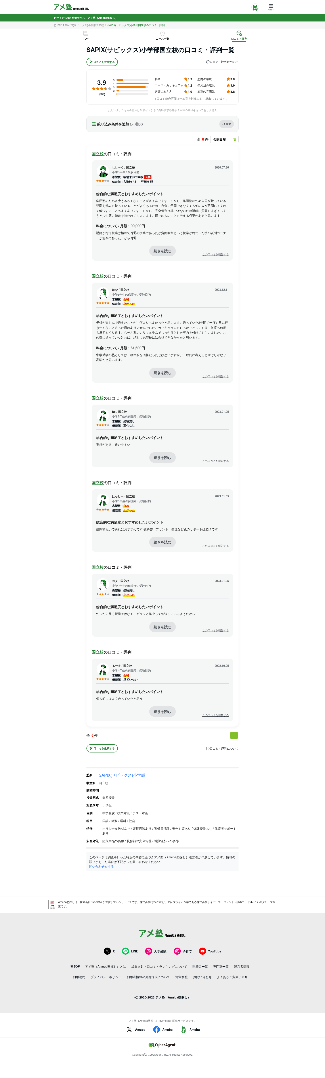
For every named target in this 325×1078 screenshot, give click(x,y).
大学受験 (160, 951)
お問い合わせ (202, 977)
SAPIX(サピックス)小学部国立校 (84, 25)
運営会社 (181, 977)
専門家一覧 (221, 966)
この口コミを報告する (215, 254)
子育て (187, 951)
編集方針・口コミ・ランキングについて (159, 966)
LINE (134, 951)
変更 (228, 124)
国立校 (98, 154)
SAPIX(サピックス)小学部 (122, 775)
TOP (85, 39)
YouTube (214, 951)
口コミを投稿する (104, 62)
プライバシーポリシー (105, 977)
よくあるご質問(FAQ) (232, 977)
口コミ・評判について (224, 62)
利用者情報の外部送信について (148, 977)
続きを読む (162, 250)
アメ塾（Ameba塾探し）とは (105, 966)
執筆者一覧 (200, 966)
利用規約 (79, 977)
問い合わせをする (101, 866)
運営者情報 (241, 966)
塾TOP (58, 25)
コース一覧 (162, 39)
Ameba (140, 1029)
